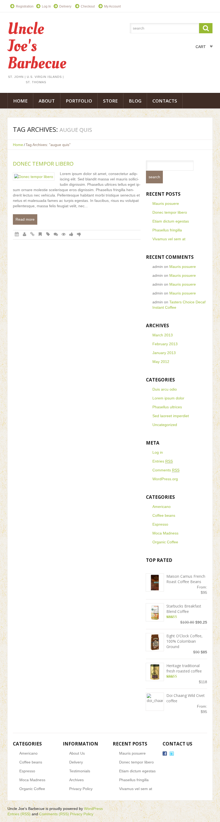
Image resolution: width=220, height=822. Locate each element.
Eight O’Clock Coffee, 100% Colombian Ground (184, 641)
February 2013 (165, 344)
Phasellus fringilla (167, 230)
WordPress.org (165, 479)
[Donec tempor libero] (33, 176)
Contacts (164, 101)
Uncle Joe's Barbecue (26, 808)
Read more (25, 219)
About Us (77, 753)
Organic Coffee (165, 542)
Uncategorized (164, 425)
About (47, 101)
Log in (157, 452)
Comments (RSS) (54, 814)
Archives (76, 780)
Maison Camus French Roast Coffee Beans (185, 579)
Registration (25, 6)
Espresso (160, 524)
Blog (135, 101)
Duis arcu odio (164, 389)
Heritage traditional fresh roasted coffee (184, 668)
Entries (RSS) (19, 814)
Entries (162, 461)
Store (110, 101)
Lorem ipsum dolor (168, 398)
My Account (112, 6)
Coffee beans (163, 515)
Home (20, 101)
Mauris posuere (165, 203)
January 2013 (164, 353)
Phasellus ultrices (167, 407)
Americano (161, 506)
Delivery (65, 6)
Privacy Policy (81, 789)
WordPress (93, 808)
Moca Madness (165, 533)
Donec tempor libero (43, 163)
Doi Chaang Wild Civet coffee (185, 698)
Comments (165, 470)
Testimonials (79, 771)
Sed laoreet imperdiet (170, 416)
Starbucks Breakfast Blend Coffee (183, 608)
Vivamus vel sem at (168, 239)
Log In (46, 6)
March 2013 (162, 335)
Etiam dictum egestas (170, 221)
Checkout (88, 6)
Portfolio (79, 101)
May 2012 (160, 361)
